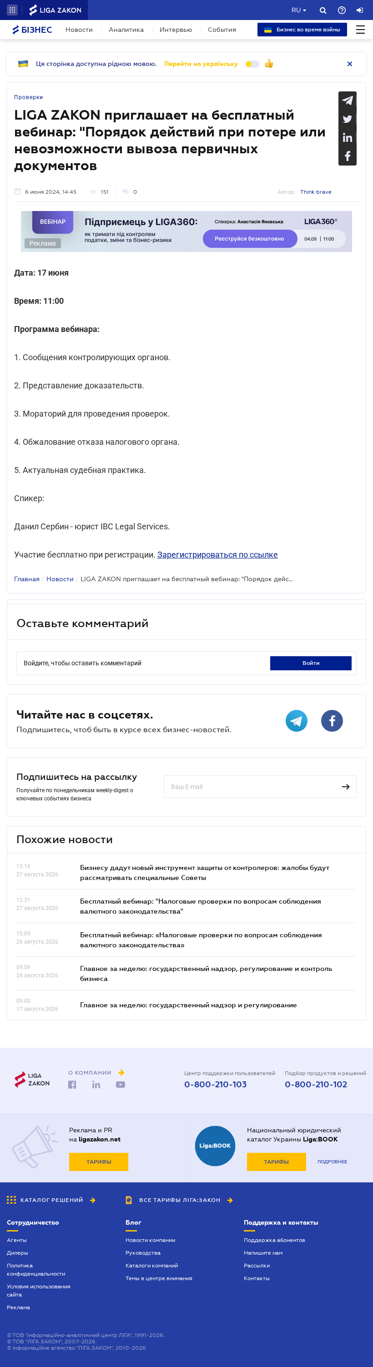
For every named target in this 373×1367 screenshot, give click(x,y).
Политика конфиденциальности (36, 1269)
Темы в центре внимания (159, 1278)
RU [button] (296, 10)
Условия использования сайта (39, 1290)
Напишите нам (263, 1253)
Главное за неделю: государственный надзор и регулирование (188, 1004)
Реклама (18, 1307)
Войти (311, 663)
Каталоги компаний (152, 1265)
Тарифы (98, 1162)
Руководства (143, 1253)
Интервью (176, 29)
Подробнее (332, 1161)
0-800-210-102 (316, 1085)
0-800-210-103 (215, 1085)
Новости (79, 29)
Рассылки (257, 1265)
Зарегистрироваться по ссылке (217, 554)
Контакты (257, 1278)
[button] (12, 10)
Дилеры (17, 1253)
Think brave (316, 192)
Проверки (28, 97)
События (222, 29)
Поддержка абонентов (274, 1240)
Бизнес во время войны (307, 29)
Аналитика (126, 29)
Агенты (17, 1240)
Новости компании (150, 1240)
